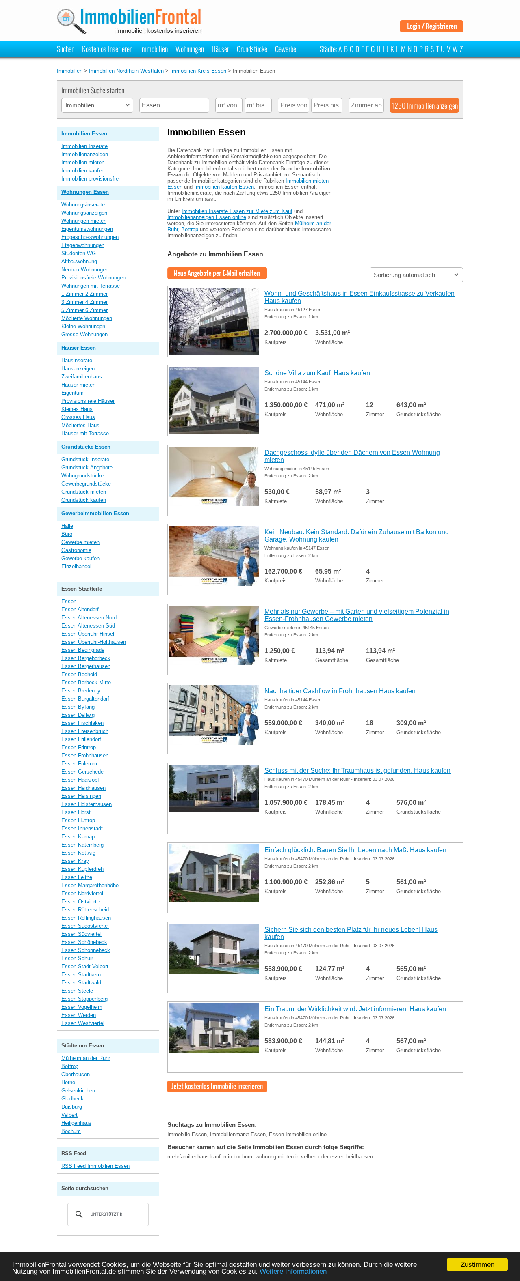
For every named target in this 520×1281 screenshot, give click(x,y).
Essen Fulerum (79, 764)
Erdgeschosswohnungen (90, 237)
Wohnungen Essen (85, 192)
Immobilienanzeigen (84, 154)
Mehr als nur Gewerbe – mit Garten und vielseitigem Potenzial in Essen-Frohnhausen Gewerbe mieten (356, 615)
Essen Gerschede (82, 772)
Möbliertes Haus (80, 425)
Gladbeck (72, 1099)
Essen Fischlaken (82, 723)
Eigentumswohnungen (87, 229)
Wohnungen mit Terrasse (90, 286)
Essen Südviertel (81, 934)
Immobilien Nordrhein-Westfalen (126, 71)
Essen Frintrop (78, 747)
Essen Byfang (78, 707)
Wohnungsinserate (83, 205)
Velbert (69, 1115)
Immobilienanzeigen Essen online (206, 217)
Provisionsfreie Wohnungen (93, 278)
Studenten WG (78, 253)
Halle (67, 526)
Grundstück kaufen (83, 500)
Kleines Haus (77, 409)
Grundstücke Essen (85, 447)
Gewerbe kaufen (80, 558)
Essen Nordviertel (82, 893)
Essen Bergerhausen (85, 666)
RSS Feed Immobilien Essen (95, 1166)
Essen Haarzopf (80, 780)
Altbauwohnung (79, 261)
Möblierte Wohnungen (86, 318)
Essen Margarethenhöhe (90, 885)
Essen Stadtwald (81, 983)
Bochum (71, 1131)
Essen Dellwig (78, 715)
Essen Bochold (79, 674)
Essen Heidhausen (83, 788)
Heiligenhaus (76, 1123)
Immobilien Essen (84, 134)
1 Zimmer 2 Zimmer (84, 294)
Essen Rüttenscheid (85, 910)
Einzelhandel (76, 566)
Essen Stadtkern (81, 974)
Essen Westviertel (82, 1023)
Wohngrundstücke (82, 476)
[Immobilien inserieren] (217, 1089)
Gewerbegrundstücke (86, 484)
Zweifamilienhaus (81, 377)
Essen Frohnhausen (84, 755)
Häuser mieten (78, 385)
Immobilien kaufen (82, 171)
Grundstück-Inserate (85, 459)
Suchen (65, 48)
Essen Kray (75, 861)
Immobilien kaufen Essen (224, 187)
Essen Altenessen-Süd (88, 626)
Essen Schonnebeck (85, 950)
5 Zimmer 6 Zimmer (84, 310)
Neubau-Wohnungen (84, 270)
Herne (68, 1082)
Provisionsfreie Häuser (88, 401)
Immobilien (154, 48)
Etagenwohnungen (82, 245)
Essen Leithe (76, 877)
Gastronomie (76, 550)
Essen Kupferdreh (82, 869)
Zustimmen (477, 1264)
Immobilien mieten (82, 162)
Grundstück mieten (83, 492)
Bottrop (69, 1066)
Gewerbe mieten (80, 542)
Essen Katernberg (82, 845)
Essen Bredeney (80, 691)
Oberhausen (75, 1074)
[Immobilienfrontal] (130, 32)
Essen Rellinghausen (86, 918)
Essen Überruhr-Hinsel (87, 634)
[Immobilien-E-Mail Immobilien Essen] (217, 276)
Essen (68, 601)
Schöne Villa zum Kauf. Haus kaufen (317, 373)
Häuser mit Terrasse (85, 433)
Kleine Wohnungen (83, 326)
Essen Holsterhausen (86, 804)
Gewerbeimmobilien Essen (95, 513)
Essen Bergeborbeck (85, 658)
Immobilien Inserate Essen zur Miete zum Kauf (237, 211)
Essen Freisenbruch (84, 731)
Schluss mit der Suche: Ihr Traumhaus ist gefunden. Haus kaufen (357, 770)
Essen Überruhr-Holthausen (93, 642)
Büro (66, 534)
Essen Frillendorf (81, 739)
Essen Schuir (77, 958)
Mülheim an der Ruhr (85, 1058)
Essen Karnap (78, 837)
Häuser (220, 48)
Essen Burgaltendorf (85, 699)
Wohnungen (190, 48)
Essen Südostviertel (85, 926)
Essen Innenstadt (82, 828)
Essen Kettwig (78, 853)
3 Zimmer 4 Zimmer (84, 302)
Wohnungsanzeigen (84, 213)
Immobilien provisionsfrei (90, 179)
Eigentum (72, 393)
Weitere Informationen (293, 1271)
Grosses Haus (78, 417)
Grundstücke (252, 48)
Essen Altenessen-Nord (89, 618)
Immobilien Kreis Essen (198, 71)
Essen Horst (76, 812)
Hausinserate (76, 360)
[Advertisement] (402, 192)
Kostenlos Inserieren (107, 48)
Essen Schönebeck (84, 942)
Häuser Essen (78, 348)
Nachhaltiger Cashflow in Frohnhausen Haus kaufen (340, 691)
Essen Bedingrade (82, 650)
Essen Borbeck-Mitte (86, 682)
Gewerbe (285, 48)
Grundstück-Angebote (87, 467)
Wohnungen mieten (83, 221)
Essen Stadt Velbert (84, 966)
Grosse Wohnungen (84, 334)
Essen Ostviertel (81, 901)
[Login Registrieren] (431, 29)
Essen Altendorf (80, 609)
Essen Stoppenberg (84, 999)
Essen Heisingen (81, 796)
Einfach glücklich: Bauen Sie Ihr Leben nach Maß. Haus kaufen (355, 850)
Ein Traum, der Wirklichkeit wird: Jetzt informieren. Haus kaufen (355, 1009)
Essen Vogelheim (81, 1007)
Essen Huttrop (78, 820)
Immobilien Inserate (84, 146)
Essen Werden (78, 1015)
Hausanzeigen (78, 368)
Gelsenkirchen (78, 1091)
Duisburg (71, 1107)
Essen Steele (77, 991)
